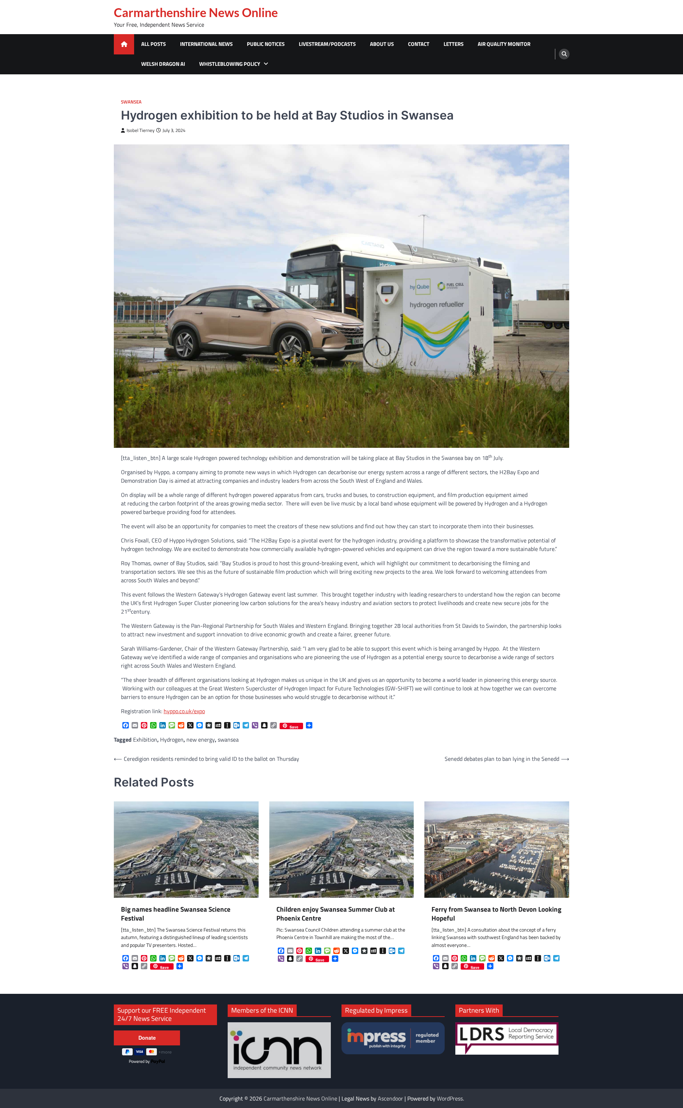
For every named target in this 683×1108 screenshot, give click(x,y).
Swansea (131, 102)
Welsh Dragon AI (163, 64)
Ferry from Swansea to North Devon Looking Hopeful (496, 914)
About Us (382, 44)
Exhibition (145, 739)
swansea (228, 739)
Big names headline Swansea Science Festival (176, 914)
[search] (564, 54)
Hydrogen (172, 739)
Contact (418, 44)
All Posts (153, 44)
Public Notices (266, 44)
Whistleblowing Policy (229, 64)
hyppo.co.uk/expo (184, 711)
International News (206, 44)
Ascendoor (390, 1098)
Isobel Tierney (140, 130)
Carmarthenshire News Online (196, 12)
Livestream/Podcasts (327, 44)
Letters (454, 44)
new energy (200, 739)
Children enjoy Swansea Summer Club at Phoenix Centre (335, 914)
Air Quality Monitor (504, 44)
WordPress (450, 1098)
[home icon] (124, 44)
